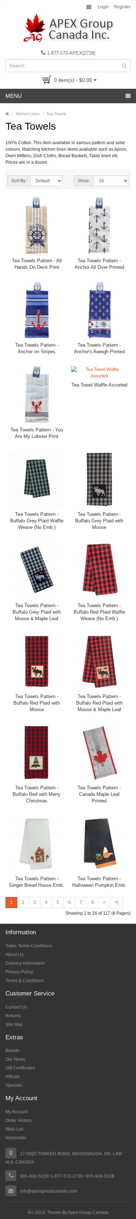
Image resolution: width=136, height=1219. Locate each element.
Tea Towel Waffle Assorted (99, 385)
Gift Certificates (20, 1067)
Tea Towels (56, 114)
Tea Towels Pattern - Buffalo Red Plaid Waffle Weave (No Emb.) (99, 612)
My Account (16, 1111)
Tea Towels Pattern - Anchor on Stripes (36, 348)
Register (122, 6)
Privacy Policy (19, 971)
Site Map (14, 1024)
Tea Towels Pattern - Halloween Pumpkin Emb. (99, 882)
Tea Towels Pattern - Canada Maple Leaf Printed (99, 794)
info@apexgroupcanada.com (48, 1191)
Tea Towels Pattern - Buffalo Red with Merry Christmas (37, 794)
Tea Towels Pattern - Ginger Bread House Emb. (36, 882)
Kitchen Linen (28, 114)
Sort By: (18, 180)
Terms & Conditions (24, 980)
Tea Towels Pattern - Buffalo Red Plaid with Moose (36, 703)
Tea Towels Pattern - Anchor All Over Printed (99, 264)
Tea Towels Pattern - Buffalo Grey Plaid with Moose (99, 521)
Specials (13, 1085)
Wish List (14, 1129)
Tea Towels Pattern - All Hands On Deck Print (37, 264)
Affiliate (12, 1076)
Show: (84, 180)
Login (103, 6)
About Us (14, 954)
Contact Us (16, 1007)
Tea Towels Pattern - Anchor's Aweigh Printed (99, 348)
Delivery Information (25, 963)
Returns (13, 1015)
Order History (18, 1120)
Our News (15, 1059)
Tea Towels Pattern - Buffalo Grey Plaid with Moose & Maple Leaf (37, 612)
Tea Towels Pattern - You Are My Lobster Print (37, 433)
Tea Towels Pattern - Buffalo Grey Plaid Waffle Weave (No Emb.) (36, 521)
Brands (12, 1050)
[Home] (7, 114)
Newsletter (15, 1137)
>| (116, 902)
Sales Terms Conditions (28, 945)
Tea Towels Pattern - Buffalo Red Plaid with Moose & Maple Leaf (99, 703)
